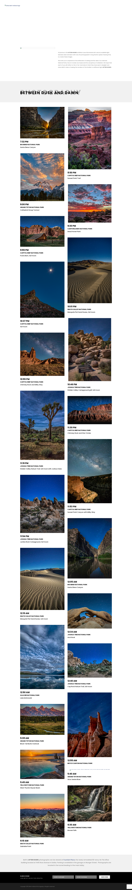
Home (99, 6)
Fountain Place (69, 860)
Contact (116, 6)
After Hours (107, 6)
